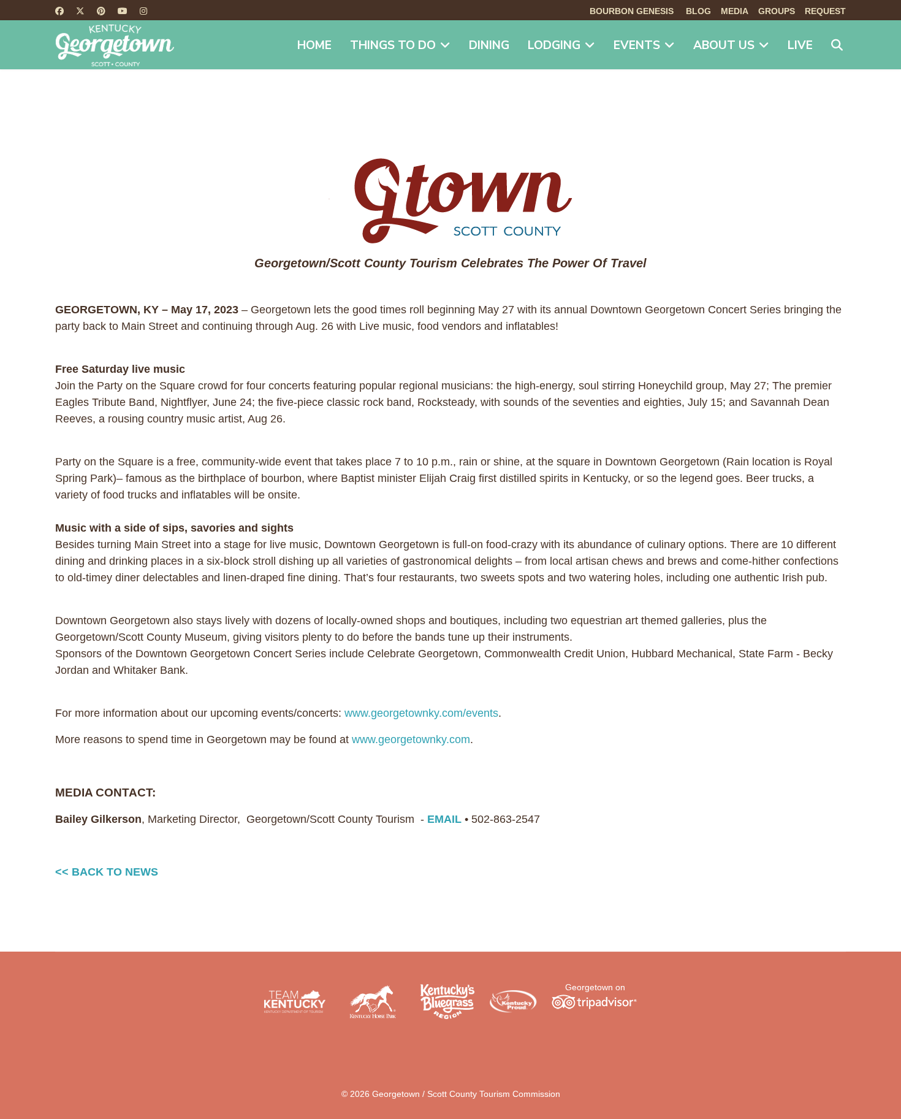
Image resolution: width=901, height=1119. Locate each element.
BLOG (698, 11)
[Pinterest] (101, 11)
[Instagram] (143, 11)
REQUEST (825, 11)
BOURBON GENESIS (632, 11)
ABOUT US (724, 45)
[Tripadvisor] (594, 1001)
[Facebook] (59, 11)
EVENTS (637, 45)
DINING (489, 45)
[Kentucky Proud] (513, 1001)
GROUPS (776, 11)
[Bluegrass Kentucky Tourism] (447, 1001)
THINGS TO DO (393, 45)
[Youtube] (122, 11)
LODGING (554, 45)
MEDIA (734, 11)
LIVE (800, 45)
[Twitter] (80, 11)
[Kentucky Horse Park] (373, 1001)
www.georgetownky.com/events (421, 713)
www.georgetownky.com (411, 739)
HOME (314, 45)
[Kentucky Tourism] (294, 1001)
